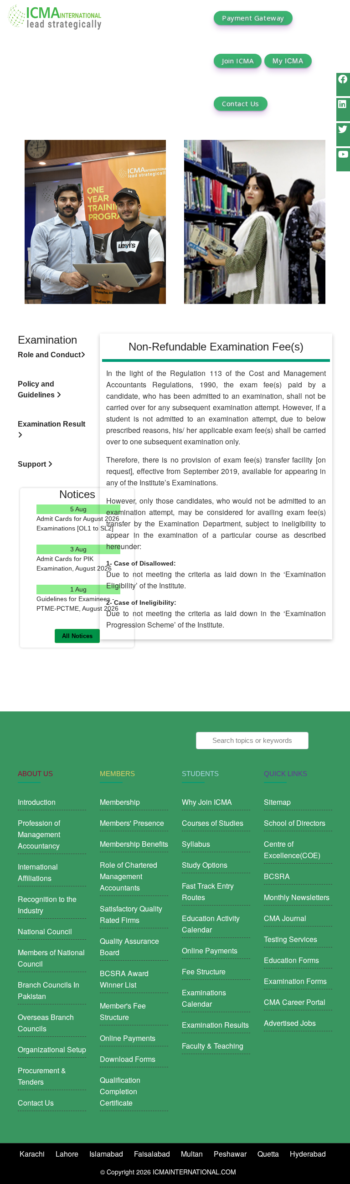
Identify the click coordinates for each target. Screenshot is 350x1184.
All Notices (77, 636)
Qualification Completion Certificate (120, 1091)
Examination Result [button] (51, 424)
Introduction (37, 802)
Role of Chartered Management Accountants (128, 876)
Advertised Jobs (290, 1023)
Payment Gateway (253, 18)
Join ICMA (237, 61)
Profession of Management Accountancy (39, 834)
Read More (79, 538)
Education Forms (291, 960)
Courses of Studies (212, 823)
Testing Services (290, 939)
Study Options (204, 865)
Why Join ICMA (207, 802)
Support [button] (33, 464)
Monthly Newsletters (296, 897)
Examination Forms (295, 981)
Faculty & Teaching (212, 1045)
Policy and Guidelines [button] (37, 389)
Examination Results (215, 1024)
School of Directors (294, 823)
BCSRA (277, 876)
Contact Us (240, 104)
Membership (120, 802)
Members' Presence (132, 823)
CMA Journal (285, 918)
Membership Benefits (134, 844)
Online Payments (127, 1038)
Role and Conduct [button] (49, 355)
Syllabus (196, 844)
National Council (45, 931)
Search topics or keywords (252, 740)
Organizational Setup (52, 1049)
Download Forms (127, 1059)
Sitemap (277, 802)
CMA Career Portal (294, 1002)
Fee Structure (204, 971)
